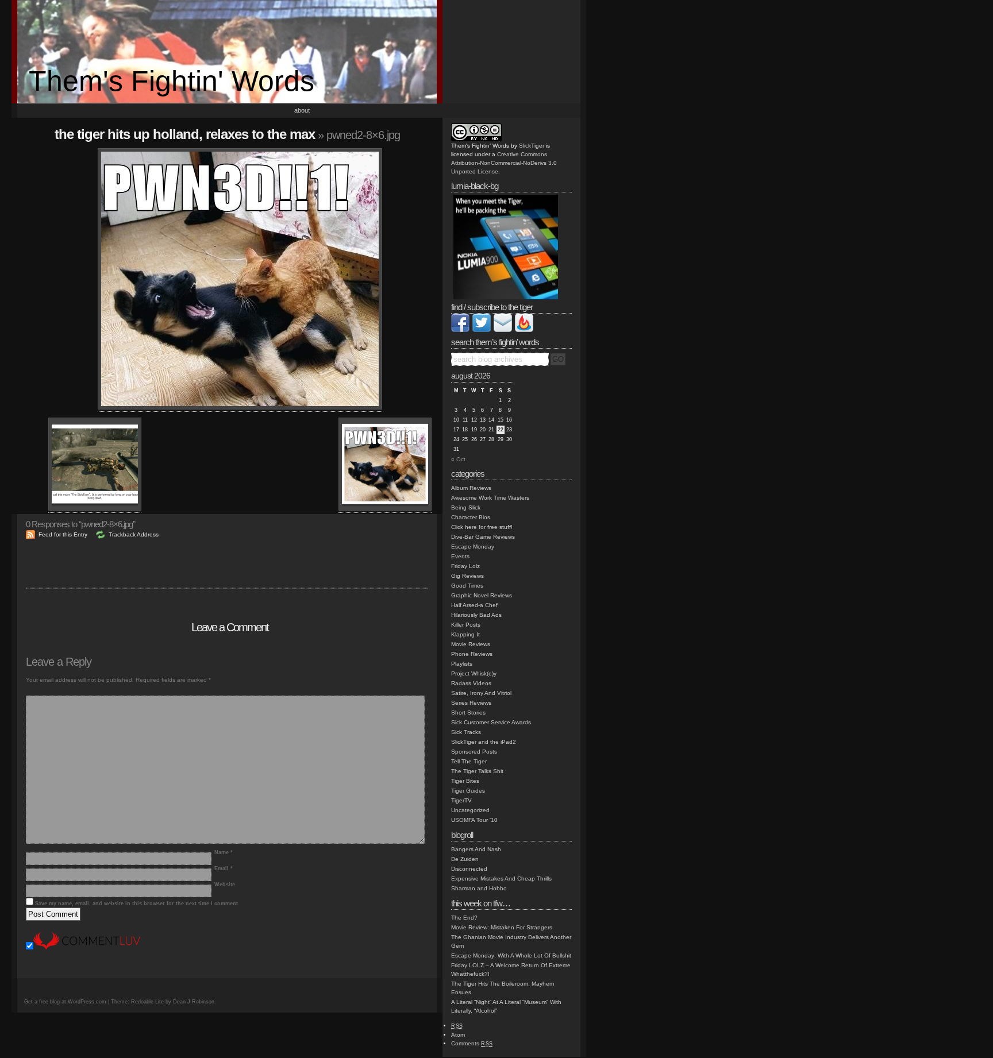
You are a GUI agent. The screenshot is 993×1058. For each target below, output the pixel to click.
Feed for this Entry (63, 534)
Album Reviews (471, 488)
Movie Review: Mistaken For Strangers (501, 927)
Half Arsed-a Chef (474, 605)
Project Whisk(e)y (473, 673)
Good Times (467, 585)
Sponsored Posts (474, 751)
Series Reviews (471, 703)
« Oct (458, 459)
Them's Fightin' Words (171, 81)
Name (223, 852)
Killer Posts (465, 624)
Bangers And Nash (476, 849)
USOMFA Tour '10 (474, 820)
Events (460, 556)
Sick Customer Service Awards (491, 722)
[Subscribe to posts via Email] (503, 330)
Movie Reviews (470, 644)
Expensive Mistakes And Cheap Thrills (501, 878)
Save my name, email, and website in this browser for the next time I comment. (137, 903)
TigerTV (461, 800)
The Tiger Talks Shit (477, 771)
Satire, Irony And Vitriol (481, 693)
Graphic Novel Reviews (481, 595)
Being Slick (465, 507)
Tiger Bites (465, 781)
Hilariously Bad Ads (476, 615)
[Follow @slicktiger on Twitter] (481, 330)
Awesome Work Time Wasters (490, 498)
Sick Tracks (466, 732)
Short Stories (468, 712)
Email (223, 868)
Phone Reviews (471, 654)
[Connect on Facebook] (460, 330)
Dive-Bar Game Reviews (483, 537)
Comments (472, 1043)
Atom (458, 1035)
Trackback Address (134, 534)
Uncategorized (470, 810)
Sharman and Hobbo (479, 888)
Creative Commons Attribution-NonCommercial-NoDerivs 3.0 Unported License (504, 163)
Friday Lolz (465, 566)
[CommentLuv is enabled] (86, 947)
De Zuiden (465, 859)
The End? (464, 917)
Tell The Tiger (469, 761)
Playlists (461, 664)
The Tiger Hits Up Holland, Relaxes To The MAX (185, 134)
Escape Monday (472, 546)
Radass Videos (471, 683)
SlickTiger (531, 145)
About (302, 110)
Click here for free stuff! (482, 527)
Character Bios (470, 517)
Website (224, 884)
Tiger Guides (468, 790)
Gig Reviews (467, 576)
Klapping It (465, 634)
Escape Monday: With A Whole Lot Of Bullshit (511, 955)
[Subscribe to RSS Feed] (524, 330)
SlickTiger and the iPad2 (483, 742)
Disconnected (469, 869)
